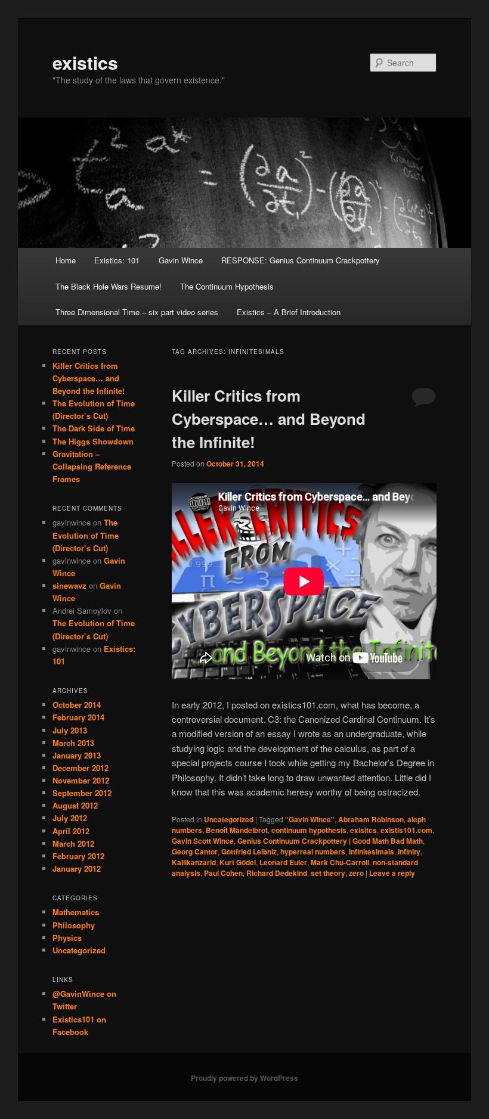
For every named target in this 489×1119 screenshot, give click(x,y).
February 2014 (78, 717)
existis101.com (406, 830)
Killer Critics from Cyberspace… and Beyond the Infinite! (269, 418)
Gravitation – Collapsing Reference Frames (91, 466)
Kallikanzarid (194, 862)
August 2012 (75, 805)
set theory (328, 873)
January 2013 (76, 755)
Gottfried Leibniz (249, 851)
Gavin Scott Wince (203, 840)
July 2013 (69, 730)
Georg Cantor (195, 851)
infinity (409, 851)
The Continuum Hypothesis (227, 286)
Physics (67, 937)
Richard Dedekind (276, 873)
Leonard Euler (283, 862)
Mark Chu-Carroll (340, 862)
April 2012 (70, 831)
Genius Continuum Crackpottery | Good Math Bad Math (330, 840)
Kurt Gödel (237, 862)
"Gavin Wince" (310, 819)
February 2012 (78, 856)
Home (65, 260)
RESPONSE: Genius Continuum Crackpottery (300, 260)
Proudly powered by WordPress (244, 1078)
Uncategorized (228, 819)
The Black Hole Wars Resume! (108, 286)
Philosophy (73, 925)
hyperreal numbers (312, 851)
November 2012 (80, 780)
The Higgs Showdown (93, 441)
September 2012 (82, 792)
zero (356, 873)
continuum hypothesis (308, 830)
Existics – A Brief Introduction (289, 312)
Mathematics (75, 912)
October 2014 (76, 704)
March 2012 (73, 843)
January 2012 (76, 868)
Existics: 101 (117, 260)
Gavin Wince (181, 260)
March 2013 (73, 742)
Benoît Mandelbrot (237, 830)
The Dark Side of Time (93, 428)
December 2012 (80, 767)
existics (85, 62)
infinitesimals (371, 851)
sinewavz (69, 585)
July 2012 (69, 817)
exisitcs (363, 830)
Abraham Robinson (371, 819)
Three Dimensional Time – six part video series (136, 312)
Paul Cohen (223, 873)
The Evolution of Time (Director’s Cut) (85, 535)
